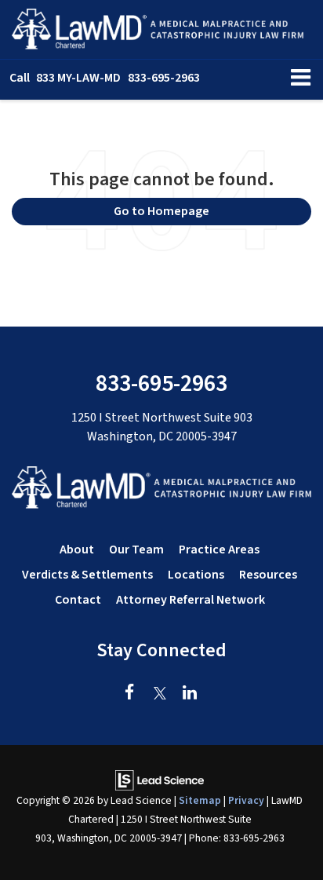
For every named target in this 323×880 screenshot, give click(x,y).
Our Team (136, 549)
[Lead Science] (159, 779)
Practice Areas (219, 549)
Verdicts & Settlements (87, 574)
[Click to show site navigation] (300, 80)
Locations (196, 574)
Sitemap (200, 800)
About (77, 549)
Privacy (246, 800)
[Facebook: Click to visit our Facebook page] (129, 694)
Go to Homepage (161, 211)
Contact (78, 599)
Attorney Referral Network (190, 599)
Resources (268, 574)
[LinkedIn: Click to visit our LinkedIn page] (189, 694)
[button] (104, 78)
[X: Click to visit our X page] (159, 694)
